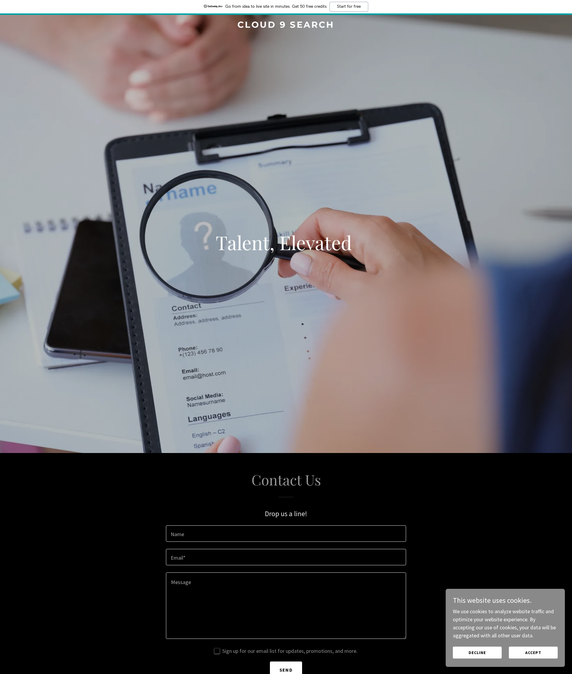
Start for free (349, 6)
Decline (477, 652)
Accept (533, 652)
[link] (286, 25)
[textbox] (286, 533)
